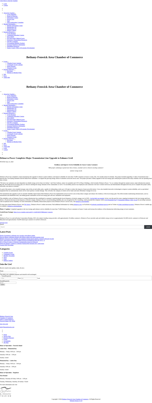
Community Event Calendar (15, 64)
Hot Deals (10, 71)
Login (5, 4)
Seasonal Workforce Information (16, 44)
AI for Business (11, 33)
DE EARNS (10, 37)
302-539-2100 (4, 324)
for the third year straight (97, 198)
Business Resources (9, 32)
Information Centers (12, 17)
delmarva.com (78, 204)
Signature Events (11, 68)
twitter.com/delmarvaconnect (126, 204)
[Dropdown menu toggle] (15, 13)
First (19, 278)
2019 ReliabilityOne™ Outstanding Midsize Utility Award (121, 200)
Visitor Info (7, 77)
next (6, 222)
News (5, 76)
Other (5, 259)
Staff (8, 21)
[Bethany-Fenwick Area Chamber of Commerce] (13, 57)
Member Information (9, 24)
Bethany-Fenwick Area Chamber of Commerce (75, 399)
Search (2, 224)
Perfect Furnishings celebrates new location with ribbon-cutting (17, 235)
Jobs (5, 74)
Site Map (6, 342)
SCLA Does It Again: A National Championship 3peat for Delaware (19, 242)
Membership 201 (11, 29)
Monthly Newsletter (9, 256)
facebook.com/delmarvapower (99, 204)
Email (4, 281)
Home (5, 334)
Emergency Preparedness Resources (17, 40)
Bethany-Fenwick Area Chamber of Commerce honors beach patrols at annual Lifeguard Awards (27, 238)
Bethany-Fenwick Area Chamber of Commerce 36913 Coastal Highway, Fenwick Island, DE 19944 (7, 319)
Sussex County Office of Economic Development (21, 48)
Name (1, 271)
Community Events (9, 254)
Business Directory (9, 69)
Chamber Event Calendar (14, 63)
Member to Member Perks (14, 72)
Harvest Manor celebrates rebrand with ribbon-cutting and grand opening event (22, 237)
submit (148, 227)
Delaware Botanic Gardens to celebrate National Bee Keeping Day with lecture (22, 243)
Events (5, 61)
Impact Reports (11, 66)
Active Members (11, 14)
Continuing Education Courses (15, 35)
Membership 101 (11, 27)
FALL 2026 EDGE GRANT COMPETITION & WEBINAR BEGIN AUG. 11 (22, 240)
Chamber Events (8, 252)
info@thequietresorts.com (7, 327)
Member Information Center (15, 25)
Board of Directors (12, 16)
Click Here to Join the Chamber (9, 1)
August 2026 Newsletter (7, 245)
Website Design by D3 (76, 400)
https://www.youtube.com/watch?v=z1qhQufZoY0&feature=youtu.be (33, 212)
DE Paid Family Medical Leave (16, 38)
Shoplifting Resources (13, 46)
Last (38, 278)
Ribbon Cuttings (11, 30)
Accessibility (7, 341)
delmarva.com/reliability (82, 201)
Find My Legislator (12, 41)
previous (2, 222)
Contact (6, 5)
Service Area (10, 19)
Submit (2, 284)
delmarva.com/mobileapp (15, 206)
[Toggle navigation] (0, 91)
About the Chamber (9, 13)
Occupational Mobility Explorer (16, 43)
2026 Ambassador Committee (15, 22)
